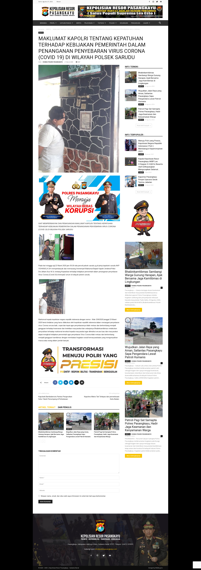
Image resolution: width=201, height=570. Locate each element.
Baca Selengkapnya (133, 310)
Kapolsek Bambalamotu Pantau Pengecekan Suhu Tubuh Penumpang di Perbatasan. (55, 398)
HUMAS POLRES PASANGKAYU (53, 62)
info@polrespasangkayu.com (106, 549)
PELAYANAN (88, 23)
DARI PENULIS (64, 407)
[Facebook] (149, 1)
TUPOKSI (101, 23)
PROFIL (52, 23)
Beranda (41, 29)
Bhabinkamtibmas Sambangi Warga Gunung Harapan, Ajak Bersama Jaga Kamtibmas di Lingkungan (51, 434)
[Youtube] (161, 1)
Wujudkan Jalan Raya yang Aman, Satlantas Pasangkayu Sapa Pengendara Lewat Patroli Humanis (78, 434)
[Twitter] (157, 1)
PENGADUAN (135, 23)
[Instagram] (153, 1)
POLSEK (112, 23)
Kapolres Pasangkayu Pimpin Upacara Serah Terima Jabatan (147, 179)
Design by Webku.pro (155, 568)
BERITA (78, 23)
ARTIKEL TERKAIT (46, 407)
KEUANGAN (124, 23)
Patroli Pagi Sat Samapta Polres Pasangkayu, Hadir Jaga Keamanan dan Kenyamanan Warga (106, 434)
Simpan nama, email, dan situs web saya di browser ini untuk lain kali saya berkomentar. (73, 496)
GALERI (145, 23)
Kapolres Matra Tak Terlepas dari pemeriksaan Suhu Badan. (101, 398)
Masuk (59, 1)
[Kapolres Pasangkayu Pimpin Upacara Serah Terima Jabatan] (131, 181)
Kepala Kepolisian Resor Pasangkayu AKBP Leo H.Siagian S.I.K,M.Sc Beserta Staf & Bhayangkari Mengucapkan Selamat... (150, 164)
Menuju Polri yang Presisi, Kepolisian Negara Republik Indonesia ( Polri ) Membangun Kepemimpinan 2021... (150, 145)
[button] (160, 23)
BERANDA (43, 23)
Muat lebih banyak (143, 125)
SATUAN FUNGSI (65, 23)
